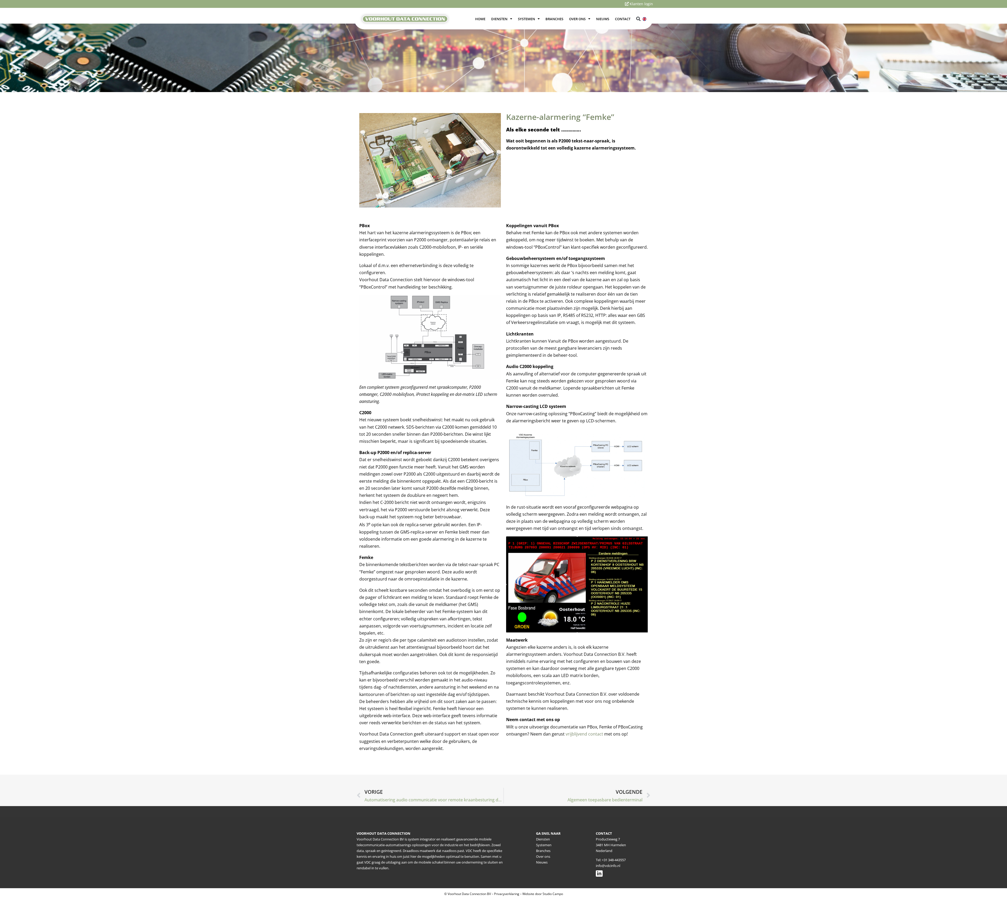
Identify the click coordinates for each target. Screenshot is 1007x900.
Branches (554, 19)
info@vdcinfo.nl (608, 865)
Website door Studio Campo (542, 894)
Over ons (577, 19)
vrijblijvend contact (584, 734)
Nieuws (602, 19)
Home (480, 19)
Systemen (526, 19)
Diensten (499, 19)
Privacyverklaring (506, 894)
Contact (622, 19)
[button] (638, 19)
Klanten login (641, 3)
